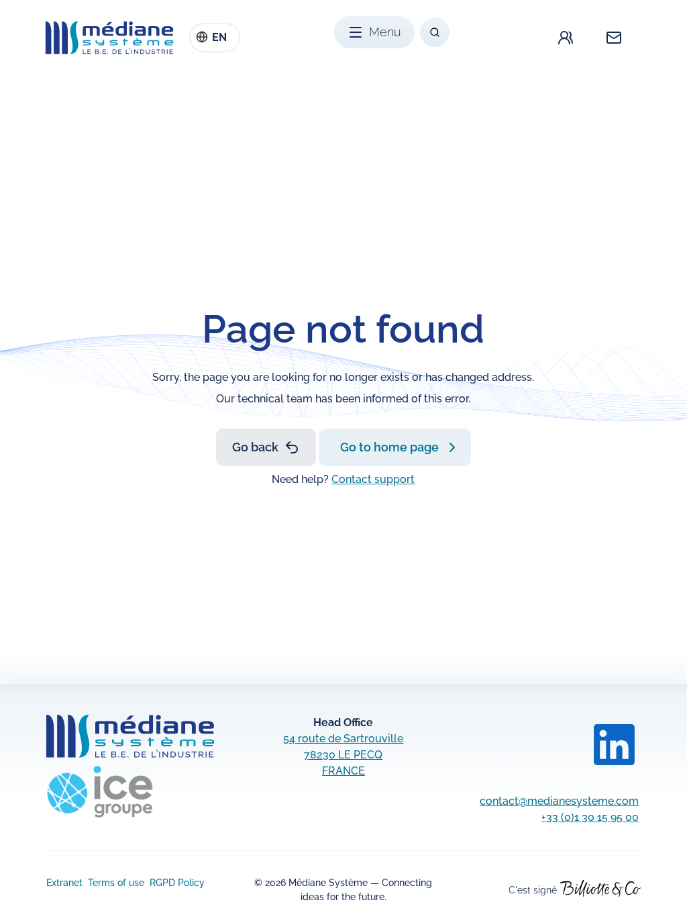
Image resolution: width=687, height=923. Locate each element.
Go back (255, 447)
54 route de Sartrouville (343, 738)
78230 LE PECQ (343, 754)
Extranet (64, 882)
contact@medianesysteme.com (559, 801)
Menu (385, 32)
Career (565, 37)
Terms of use (116, 882)
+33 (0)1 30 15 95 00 (590, 817)
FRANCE (343, 770)
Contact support (373, 479)
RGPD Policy (177, 882)
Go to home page (389, 447)
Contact (613, 37)
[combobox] (214, 37)
